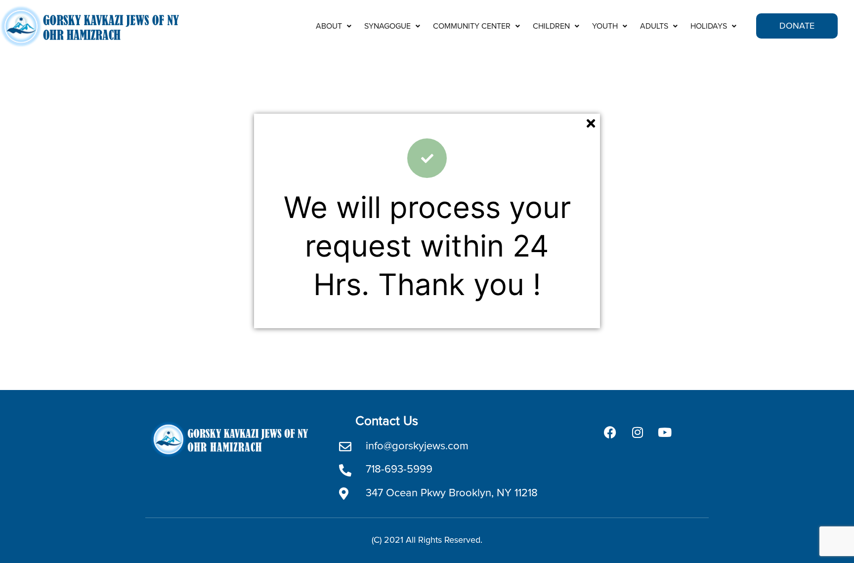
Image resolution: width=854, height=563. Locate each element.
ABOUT (329, 26)
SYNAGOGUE (387, 26)
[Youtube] (664, 432)
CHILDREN (551, 26)
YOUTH (605, 26)
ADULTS (654, 26)
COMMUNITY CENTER (472, 26)
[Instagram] (637, 432)
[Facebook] (610, 432)
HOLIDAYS (708, 26)
